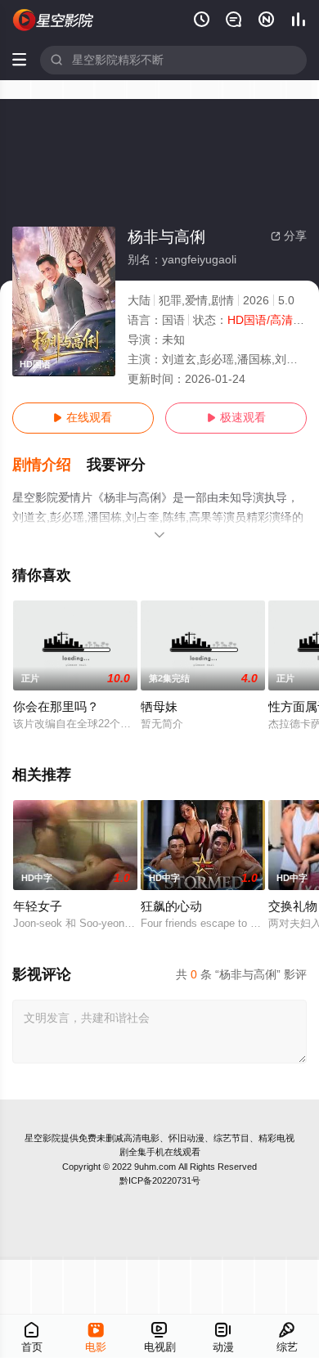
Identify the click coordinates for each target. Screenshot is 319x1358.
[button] (50, 465)
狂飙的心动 (171, 906)
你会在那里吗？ (56, 706)
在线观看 (82, 417)
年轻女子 (37, 906)
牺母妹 (159, 706)
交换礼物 (292, 906)
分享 (289, 236)
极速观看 (236, 417)
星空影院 (43, 1138)
